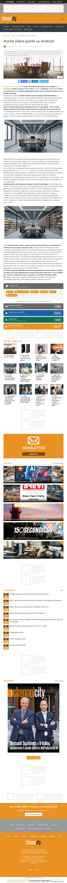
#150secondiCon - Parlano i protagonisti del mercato (22, 538)
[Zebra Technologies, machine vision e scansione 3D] (57, 349)
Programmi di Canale (18, 26)
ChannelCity (21, 2)
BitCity (12, 825)
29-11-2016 (23, 46)
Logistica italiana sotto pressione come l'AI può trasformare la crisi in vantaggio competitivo (10, 400)
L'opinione (6, 26)
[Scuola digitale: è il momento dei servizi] (33, 550)
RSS (59, 836)
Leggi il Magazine (33, 758)
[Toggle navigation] (62, 18)
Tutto (62, 590)
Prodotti (36, 26)
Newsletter (29, 29)
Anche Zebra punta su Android (9, 356)
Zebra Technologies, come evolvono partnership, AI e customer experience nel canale (57, 400)
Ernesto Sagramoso (12, 46)
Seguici (58, 319)
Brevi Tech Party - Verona (13, 500)
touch (53, 291)
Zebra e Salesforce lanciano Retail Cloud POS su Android (41, 357)
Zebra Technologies (10, 86)
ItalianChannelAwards (35, 828)
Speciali (15, 836)
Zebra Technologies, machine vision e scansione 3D (56, 357)
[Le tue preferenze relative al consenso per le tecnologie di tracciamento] (58, 881)
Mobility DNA (24, 170)
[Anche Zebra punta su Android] (10, 349)
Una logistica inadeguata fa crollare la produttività (40, 377)
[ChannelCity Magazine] (33, 718)
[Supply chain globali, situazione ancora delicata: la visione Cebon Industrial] (57, 368)
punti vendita (12, 295)
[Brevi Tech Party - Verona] (33, 493)
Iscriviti (58, 306)
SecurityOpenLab (44, 2)
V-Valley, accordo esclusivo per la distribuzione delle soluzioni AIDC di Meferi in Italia (25, 399)
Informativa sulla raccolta (16, 881)
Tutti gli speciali (58, 463)
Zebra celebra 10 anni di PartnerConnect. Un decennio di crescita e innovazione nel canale (40, 400)
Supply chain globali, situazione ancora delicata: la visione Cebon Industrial (56, 378)
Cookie (30, 870)
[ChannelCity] (9, 18)
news (13, 35)
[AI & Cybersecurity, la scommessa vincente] (33, 474)
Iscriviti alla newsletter (33, 814)
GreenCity (54, 825)
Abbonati (57, 326)
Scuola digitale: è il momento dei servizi (17, 557)
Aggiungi (57, 313)
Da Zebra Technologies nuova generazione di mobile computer (10, 377)
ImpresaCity (32, 2)
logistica (35, 291)
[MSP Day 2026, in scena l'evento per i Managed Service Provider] (33, 512)
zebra (10, 291)
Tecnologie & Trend (46, 26)
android (45, 291)
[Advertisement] (35, 796)
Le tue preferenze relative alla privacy (41, 881)
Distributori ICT (59, 26)
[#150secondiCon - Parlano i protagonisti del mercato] (33, 531)
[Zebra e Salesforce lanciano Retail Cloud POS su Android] (41, 349)
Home (7, 35)
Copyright (43, 836)
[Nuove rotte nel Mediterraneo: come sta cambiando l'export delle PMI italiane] (25, 368)
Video (29, 26)
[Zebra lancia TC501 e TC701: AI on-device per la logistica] (25, 349)
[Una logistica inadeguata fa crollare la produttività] (41, 368)
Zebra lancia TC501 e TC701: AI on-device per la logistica (25, 357)
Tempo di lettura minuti (36, 46)
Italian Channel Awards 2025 (13, 29)
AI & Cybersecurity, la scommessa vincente (18, 482)
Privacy (37, 870)
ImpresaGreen (20, 828)
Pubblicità (52, 836)
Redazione (34, 836)
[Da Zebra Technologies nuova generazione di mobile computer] (10, 368)
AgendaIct (47, 828)
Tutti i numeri (59, 681)
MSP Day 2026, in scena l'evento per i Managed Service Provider (26, 519)
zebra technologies (23, 291)
